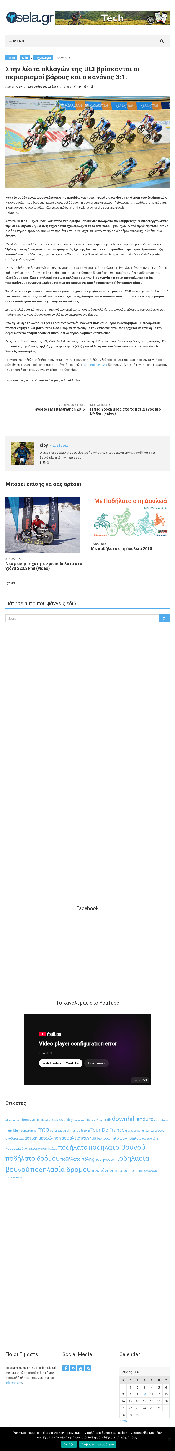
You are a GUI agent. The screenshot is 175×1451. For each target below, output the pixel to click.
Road (11, 58)
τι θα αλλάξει (70, 380)
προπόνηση (103, 1170)
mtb (43, 1129)
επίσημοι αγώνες (96, 365)
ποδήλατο (73, 1147)
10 (144, 1394)
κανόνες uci (22, 380)
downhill (124, 1119)
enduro (145, 1119)
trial (127, 1130)
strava (84, 1130)
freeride (11, 1130)
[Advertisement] (87, 716)
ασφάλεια (71, 1138)
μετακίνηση (38, 1148)
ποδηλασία (104, 1159)
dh (109, 1119)
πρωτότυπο (124, 1170)
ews (156, 1120)
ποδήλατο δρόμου (32, 1158)
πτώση (139, 1171)
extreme (164, 1120)
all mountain (13, 1120)
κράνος (23, 1148)
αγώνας (157, 1130)
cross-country (61, 1119)
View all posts (59, 445)
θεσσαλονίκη (150, 1138)
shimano (72, 1130)
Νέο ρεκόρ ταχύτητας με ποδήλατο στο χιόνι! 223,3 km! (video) (43, 566)
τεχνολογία (151, 1170)
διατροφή (104, 1138)
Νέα (25, 58)
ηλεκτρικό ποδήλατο (127, 1138)
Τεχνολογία (43, 58)
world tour (143, 1130)
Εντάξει (69, 1444)
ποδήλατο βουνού (116, 1147)
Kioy (19, 86)
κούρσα (11, 1148)
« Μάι (123, 1421)
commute (39, 1119)
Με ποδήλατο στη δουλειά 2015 (121, 548)
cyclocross (80, 1120)
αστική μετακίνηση (42, 1138)
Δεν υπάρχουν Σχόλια (43, 86)
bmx (25, 1119)
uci (133, 1130)
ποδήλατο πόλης (77, 1159)
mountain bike (27, 1130)
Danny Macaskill (96, 1120)
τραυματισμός (14, 1177)
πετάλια (52, 1148)
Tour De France (107, 1130)
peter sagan (58, 1130)
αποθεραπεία (14, 1138)
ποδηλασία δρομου (45, 380)
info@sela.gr (13, 1383)
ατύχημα (88, 1138)
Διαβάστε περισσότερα (97, 1444)
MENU (18, 41)
